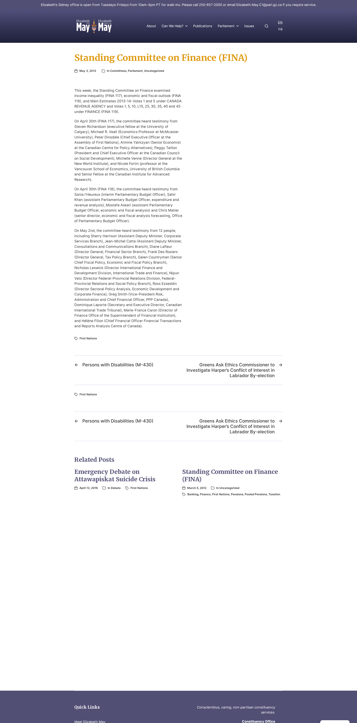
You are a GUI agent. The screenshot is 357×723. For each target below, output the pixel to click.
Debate (116, 488)
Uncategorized (154, 71)
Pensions (237, 494)
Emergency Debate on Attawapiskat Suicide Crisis (114, 475)
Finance (205, 494)
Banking (192, 494)
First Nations (88, 338)
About (151, 26)
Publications (202, 26)
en (280, 22)
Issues (249, 26)
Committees (118, 71)
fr (280, 29)
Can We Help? (172, 26)
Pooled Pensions (256, 494)
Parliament (226, 26)
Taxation (274, 494)
